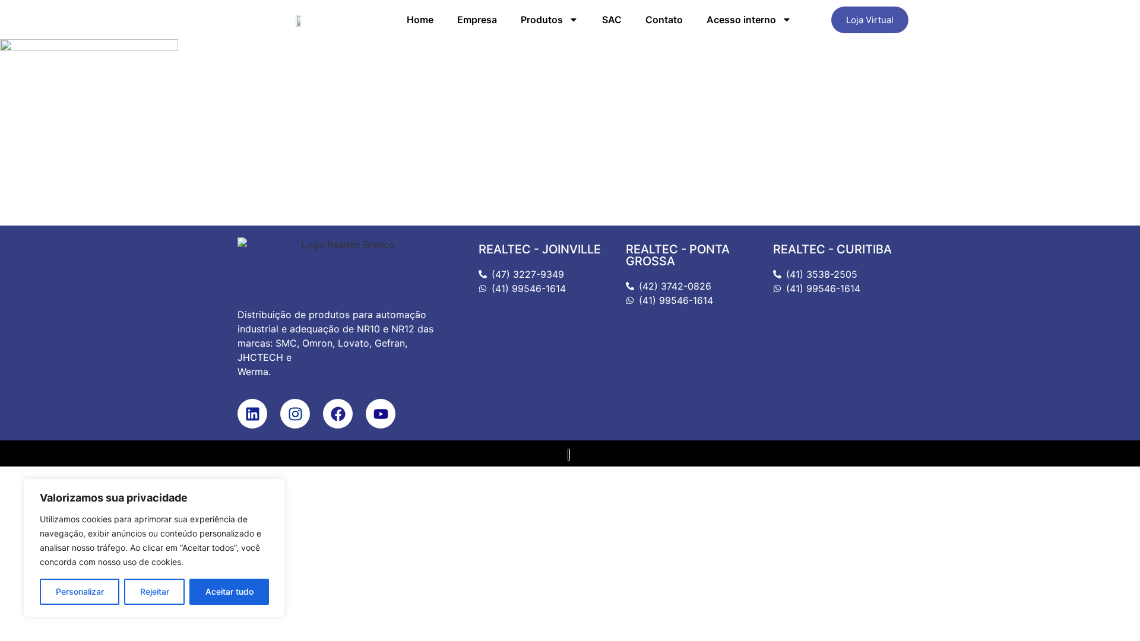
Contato (664, 20)
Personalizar (80, 591)
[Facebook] (338, 414)
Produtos (542, 20)
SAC (612, 20)
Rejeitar (154, 591)
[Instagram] (295, 414)
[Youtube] (380, 414)
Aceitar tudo (229, 591)
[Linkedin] (252, 414)
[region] (154, 547)
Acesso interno (741, 20)
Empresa (477, 20)
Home (420, 20)
